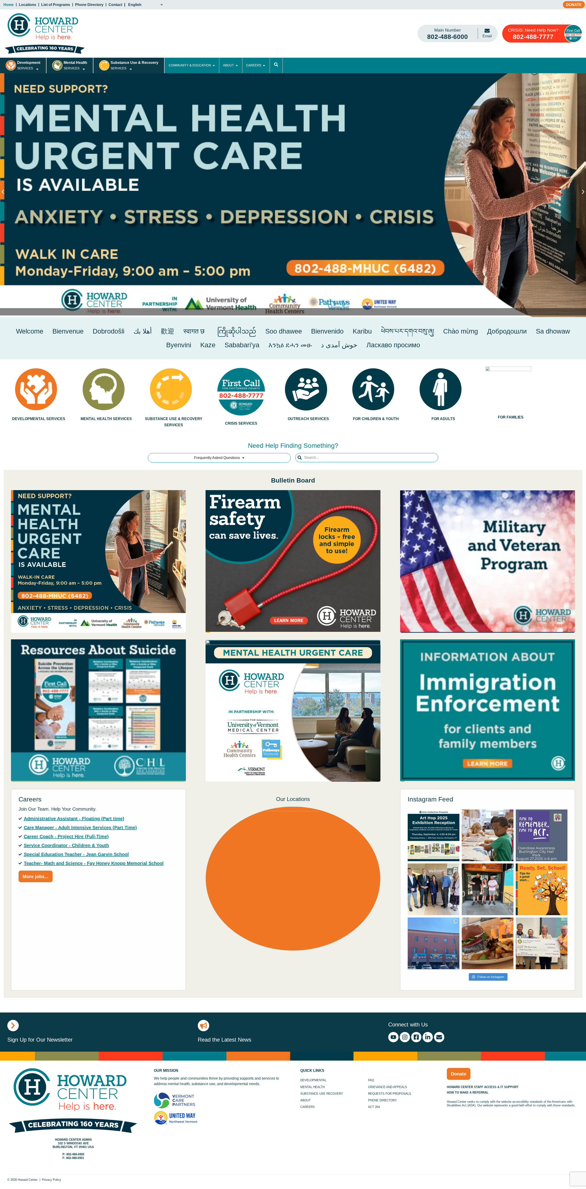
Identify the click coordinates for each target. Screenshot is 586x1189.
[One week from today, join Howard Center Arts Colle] (433, 835)
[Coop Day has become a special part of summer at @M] (487, 889)
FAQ (371, 1080)
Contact (115, 5)
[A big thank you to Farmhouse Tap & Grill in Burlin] (487, 943)
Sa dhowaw (553, 331)
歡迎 (167, 331)
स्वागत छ (194, 331)
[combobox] (366, 457)
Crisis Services (241, 423)
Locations (27, 5)
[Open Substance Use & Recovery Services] (131, 69)
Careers (307, 1107)
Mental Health (312, 1087)
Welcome (29, 331)
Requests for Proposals (389, 1093)
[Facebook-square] (416, 1037)
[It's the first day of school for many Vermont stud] (487, 835)
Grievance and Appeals (387, 1087)
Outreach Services (308, 419)
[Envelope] (439, 1037)
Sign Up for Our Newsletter (40, 1040)
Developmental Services (38, 419)
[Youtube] (393, 1037)
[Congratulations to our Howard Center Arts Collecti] (433, 943)
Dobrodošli (108, 331)
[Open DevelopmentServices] (37, 69)
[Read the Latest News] (203, 1025)
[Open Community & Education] (213, 65)
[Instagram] (405, 1037)
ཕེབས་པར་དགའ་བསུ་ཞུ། (407, 331)
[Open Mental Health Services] (84, 69)
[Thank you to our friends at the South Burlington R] (541, 943)
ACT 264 (374, 1107)
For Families (511, 417)
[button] (3, 192)
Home (8, 5)
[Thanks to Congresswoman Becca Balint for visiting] (433, 889)
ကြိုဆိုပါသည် (235, 331)
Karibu (362, 331)
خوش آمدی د (339, 345)
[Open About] (236, 65)
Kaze (207, 345)
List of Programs (55, 5)
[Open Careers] (264, 65)
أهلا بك (142, 331)
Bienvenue (68, 331)
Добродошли (507, 331)
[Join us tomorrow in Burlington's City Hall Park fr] (541, 835)
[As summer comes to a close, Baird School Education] (541, 889)
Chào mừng (460, 331)
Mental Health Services (106, 419)
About (305, 1100)
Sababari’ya (242, 345)
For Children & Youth (376, 419)
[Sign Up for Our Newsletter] (13, 1025)
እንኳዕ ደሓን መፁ (290, 345)
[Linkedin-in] (428, 1037)
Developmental (313, 1080)
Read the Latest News (224, 1040)
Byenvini (178, 345)
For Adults (443, 419)
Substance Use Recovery (321, 1093)
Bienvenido (327, 331)
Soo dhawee (283, 331)
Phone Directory (89, 5)
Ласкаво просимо (393, 345)
